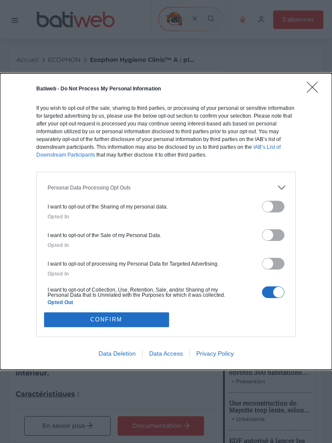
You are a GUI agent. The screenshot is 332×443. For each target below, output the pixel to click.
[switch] (273, 206)
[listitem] (166, 187)
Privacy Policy (215, 353)
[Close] (315, 90)
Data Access (166, 353)
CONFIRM (106, 319)
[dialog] (166, 221)
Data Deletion (117, 353)
